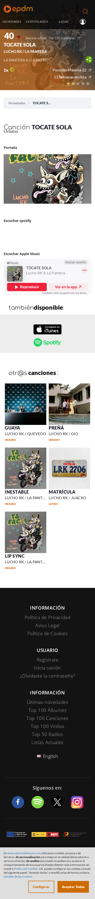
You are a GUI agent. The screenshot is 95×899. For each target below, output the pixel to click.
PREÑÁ (56, 427)
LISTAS (63, 21)
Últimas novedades (47, 702)
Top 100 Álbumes (47, 710)
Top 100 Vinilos (47, 726)
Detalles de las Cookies (18, 876)
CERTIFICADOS (37, 21)
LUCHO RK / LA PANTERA (27, 498)
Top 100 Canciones (47, 718)
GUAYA (12, 427)
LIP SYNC (15, 556)
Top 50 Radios (47, 734)
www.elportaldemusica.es (24, 853)
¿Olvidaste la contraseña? (47, 676)
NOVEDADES (11, 21)
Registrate (47, 660)
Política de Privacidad (48, 617)
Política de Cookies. (26, 868)
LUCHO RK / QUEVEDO (25, 433)
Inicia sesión (85, 22)
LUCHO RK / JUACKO (67, 498)
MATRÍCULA (62, 492)
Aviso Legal (47, 625)
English (50, 756)
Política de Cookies (47, 633)
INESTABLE (17, 492)
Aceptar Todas (73, 887)
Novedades (17, 103)
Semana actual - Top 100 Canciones (51, 38)
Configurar (41, 887)
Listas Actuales (47, 742)
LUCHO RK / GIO (63, 433)
